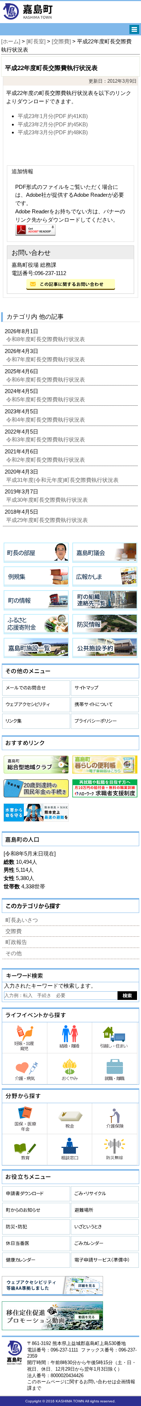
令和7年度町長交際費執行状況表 (46, 359)
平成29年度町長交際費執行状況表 (47, 520)
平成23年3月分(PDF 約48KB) (53, 132)
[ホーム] (10, 41)
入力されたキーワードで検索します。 (50, 986)
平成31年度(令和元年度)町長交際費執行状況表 (63, 480)
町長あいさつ (21, 920)
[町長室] (36, 41)
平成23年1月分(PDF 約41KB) (53, 116)
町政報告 (16, 942)
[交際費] (61, 41)
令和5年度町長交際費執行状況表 (46, 399)
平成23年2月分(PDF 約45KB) (53, 124)
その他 (13, 953)
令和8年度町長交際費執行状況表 (46, 339)
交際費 (13, 931)
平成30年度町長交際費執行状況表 (47, 500)
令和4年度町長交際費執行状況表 (46, 420)
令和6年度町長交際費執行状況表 (46, 379)
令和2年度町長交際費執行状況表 (46, 460)
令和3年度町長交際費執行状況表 (46, 439)
